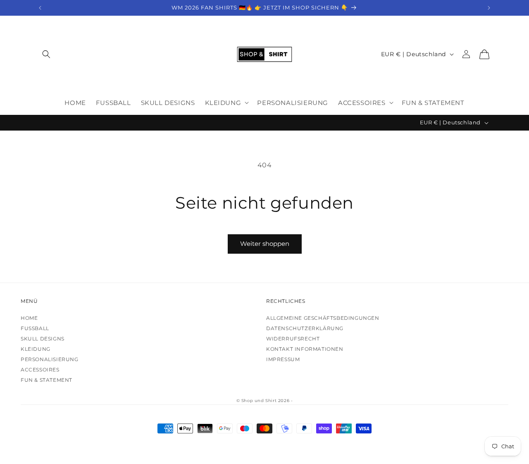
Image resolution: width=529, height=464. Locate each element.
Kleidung (35, 349)
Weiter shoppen (264, 243)
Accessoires (40, 369)
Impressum (283, 359)
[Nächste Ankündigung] (489, 8)
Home (29, 318)
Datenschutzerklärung (304, 328)
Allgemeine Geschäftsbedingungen (322, 318)
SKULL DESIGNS (42, 339)
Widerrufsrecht (292, 339)
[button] (46, 54)
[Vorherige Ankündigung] (40, 8)
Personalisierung (50, 359)
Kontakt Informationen (304, 349)
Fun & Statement (46, 380)
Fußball (35, 328)
